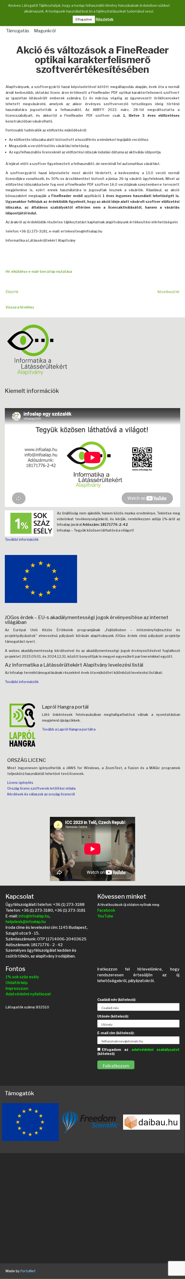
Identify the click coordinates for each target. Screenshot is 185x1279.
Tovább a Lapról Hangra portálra (68, 729)
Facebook (106, 910)
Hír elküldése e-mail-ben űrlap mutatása (39, 271)
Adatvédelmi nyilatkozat (28, 994)
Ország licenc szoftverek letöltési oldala (41, 788)
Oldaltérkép (16, 982)
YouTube (105, 916)
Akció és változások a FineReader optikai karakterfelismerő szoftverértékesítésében (92, 60)
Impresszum (17, 988)
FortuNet (28, 1271)
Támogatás (17, 30)
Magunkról (45, 30)
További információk (22, 539)
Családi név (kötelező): (116, 1000)
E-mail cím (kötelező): (115, 1033)
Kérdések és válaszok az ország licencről (41, 794)
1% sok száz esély (22, 977)
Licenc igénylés (20, 782)
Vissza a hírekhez (20, 307)
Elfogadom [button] (84, 19)
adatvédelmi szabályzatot (155, 1049)
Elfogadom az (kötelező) (138, 1051)
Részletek (104, 19)
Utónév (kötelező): (113, 1016)
